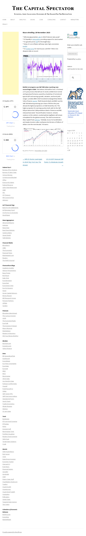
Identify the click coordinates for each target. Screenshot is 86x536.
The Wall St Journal (8, 260)
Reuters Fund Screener (10, 436)
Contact (63, 20)
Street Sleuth (7, 235)
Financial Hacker (8, 469)
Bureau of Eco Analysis (10, 170)
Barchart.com (7, 343)
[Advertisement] (11, 63)
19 (72, 143)
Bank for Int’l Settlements (10, 208)
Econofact (6, 283)
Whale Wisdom (7, 406)
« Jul (68, 150)
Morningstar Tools (8, 431)
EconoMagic (6, 361)
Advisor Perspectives (9, 270)
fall (37, 42)
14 (77, 140)
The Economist (7, 250)
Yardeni (5, 306)
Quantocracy (7, 489)
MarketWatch (7, 519)
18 (70, 143)
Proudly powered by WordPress (12, 532)
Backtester (6, 419)
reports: (34, 101)
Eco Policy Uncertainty (9, 364)
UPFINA (5, 303)
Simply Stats (7, 499)
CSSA (4, 457)
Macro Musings (7, 328)
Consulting (51, 20)
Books (33, 20)
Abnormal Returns (8, 223)
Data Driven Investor (9, 459)
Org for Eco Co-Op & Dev (10, 213)
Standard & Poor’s (8, 399)
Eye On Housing (8, 288)
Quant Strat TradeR (9, 492)
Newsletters (75, 20)
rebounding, (36, 39)
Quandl (5, 386)
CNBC (4, 248)
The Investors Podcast (10, 326)
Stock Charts (6, 401)
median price (30, 49)
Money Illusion (7, 296)
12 (72, 140)
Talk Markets (7, 238)
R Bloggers (6, 497)
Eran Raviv (6, 467)
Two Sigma (6, 504)
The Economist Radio (9, 321)
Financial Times (7, 253)
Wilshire (5, 409)
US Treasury (6, 195)
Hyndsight (6, 474)
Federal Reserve (8, 185)
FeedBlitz (78, 59)
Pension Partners (8, 301)
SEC (4, 192)
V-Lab (4, 444)
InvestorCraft (7, 429)
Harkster (5, 225)
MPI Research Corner (9, 298)
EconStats (6, 366)
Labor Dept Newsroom (10, 187)
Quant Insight (7, 487)
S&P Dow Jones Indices (10, 396)
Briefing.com (6, 514)
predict (25, 46)
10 (68, 140)
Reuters (5, 258)
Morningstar (6, 376)
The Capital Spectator (43, 8)
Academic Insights (8, 268)
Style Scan (6, 439)
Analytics (22, 20)
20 (75, 143)
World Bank (6, 215)
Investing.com (7, 346)
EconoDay (6, 517)
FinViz (4, 426)
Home (4, 20)
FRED (4, 371)
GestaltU (5, 472)
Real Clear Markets (9, 230)
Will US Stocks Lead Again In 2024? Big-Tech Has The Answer (32, 162)
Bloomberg (6, 245)
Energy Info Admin (8, 182)
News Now (6, 228)
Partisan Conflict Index (10, 384)
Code (41, 20)
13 (75, 140)
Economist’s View (8, 286)
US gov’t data (7, 411)
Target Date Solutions (9, 442)
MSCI (4, 374)
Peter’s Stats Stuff (8, 479)
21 (77, 143)
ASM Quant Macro (8, 452)
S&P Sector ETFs (8, 394)
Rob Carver (6, 454)
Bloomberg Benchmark (10, 313)
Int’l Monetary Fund (9, 210)
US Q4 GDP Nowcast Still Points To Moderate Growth (53, 162)
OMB (4, 190)
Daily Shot (6, 278)
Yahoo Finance (7, 348)
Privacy (5, 24)
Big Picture (6, 275)
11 (70, 140)
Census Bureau (7, 175)
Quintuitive (6, 494)
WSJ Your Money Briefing (10, 336)
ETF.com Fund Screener (10, 421)
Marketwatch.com (8, 255)
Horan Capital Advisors (10, 293)
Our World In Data (8, 381)
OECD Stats (6, 379)
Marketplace (6, 331)
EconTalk (5, 323)
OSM (4, 477)
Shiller (5, 391)
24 (68, 146)
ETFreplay (6, 424)
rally (39, 37)
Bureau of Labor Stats (9, 172)
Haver (4, 291)
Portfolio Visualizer (9, 434)
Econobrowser (7, 281)
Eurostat (5, 369)
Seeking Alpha (7, 233)
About (12, 20)
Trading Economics (8, 404)
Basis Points (6, 273)
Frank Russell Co (8, 389)
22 (79, 143)
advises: (37, 120)
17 (68, 143)
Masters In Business (9, 333)
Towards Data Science (10, 502)
